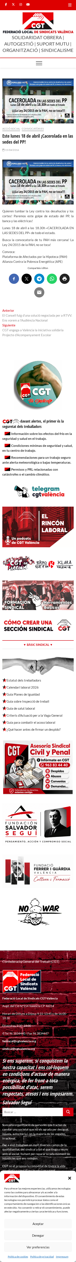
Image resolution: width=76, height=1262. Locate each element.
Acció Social (11, 128)
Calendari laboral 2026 (23, 687)
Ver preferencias (38, 1247)
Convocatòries (33, 128)
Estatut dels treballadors (24, 680)
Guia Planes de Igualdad (23, 694)
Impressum (62, 1256)
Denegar (38, 1235)
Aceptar (38, 1224)
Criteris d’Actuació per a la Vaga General (34, 715)
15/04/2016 (12, 149)
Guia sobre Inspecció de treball (28, 701)
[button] (70, 1178)
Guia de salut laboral (21, 708)
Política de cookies (18, 1256)
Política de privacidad (42, 1256)
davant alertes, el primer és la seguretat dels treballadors (33, 424)
